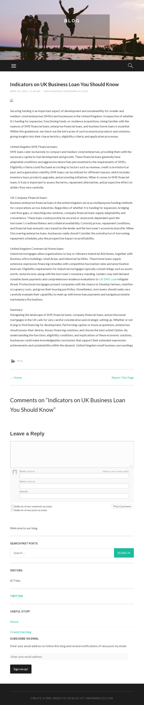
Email (27, 471)
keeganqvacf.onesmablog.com (66, 91)
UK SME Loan (108, 279)
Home (16, 377)
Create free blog (20, 632)
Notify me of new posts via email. (30, 510)
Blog (72, 20)
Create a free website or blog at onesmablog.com (72, 698)
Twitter (16, 596)
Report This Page (123, 377)
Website (24, 491)
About (14, 621)
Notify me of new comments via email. (33, 506)
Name (27, 481)
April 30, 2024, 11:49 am (25, 91)
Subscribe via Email (24, 638)
